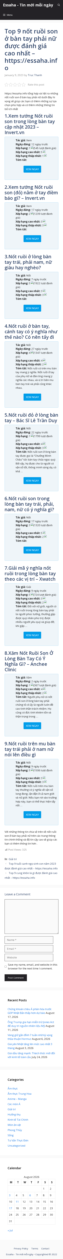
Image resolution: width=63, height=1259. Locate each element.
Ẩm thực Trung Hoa (19, 1093)
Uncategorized (16, 1145)
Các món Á (14, 1104)
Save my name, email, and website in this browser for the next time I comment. (32, 966)
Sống (11, 1135)
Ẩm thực (13, 1088)
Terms (34, 1248)
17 (10, 1208)
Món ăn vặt (14, 1125)
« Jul (10, 1230)
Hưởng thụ (14, 1114)
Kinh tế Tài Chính (18, 1119)
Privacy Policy (21, 1248)
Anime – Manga (17, 1099)
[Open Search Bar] (59, 5)
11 (17, 1201)
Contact (45, 1248)
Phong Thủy (15, 1130)
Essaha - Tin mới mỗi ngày (28, 4)
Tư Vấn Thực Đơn (18, 1140)
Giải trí (13, 859)
